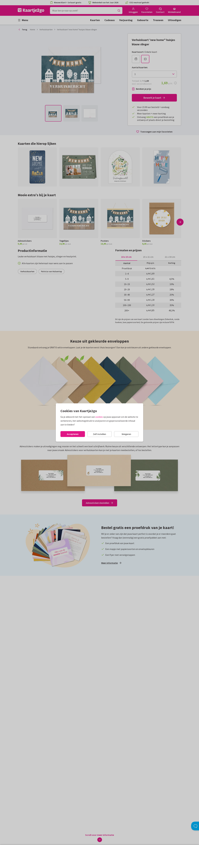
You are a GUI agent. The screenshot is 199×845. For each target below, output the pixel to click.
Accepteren (73, 434)
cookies (99, 416)
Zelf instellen (99, 434)
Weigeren (126, 434)
